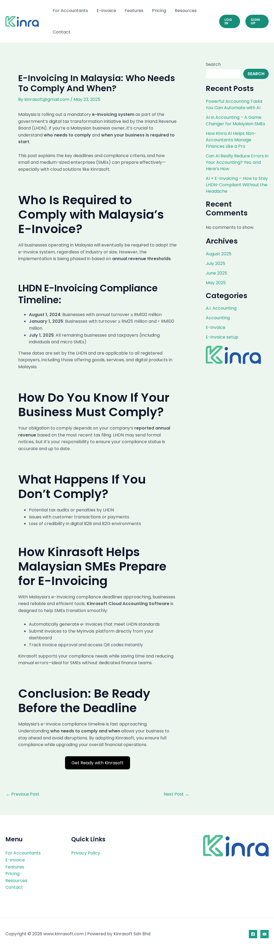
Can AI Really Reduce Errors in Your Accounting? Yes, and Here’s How (237, 162)
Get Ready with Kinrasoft (97, 763)
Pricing (159, 10)
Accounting (218, 318)
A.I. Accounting (221, 308)
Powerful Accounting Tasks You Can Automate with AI (234, 104)
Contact (61, 32)
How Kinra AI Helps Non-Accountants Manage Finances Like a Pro (231, 139)
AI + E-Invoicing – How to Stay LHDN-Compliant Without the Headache (237, 184)
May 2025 (216, 283)
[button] (229, 21)
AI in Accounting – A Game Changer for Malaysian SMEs (235, 120)
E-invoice (106, 10)
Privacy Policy (85, 853)
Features (134, 10)
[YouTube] (264, 934)
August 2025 (218, 254)
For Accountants (70, 10)
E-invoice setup (222, 337)
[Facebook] (253, 934)
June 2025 (216, 273)
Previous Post (22, 794)
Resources (186, 10)
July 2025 (215, 263)
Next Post (176, 794)
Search (213, 64)
